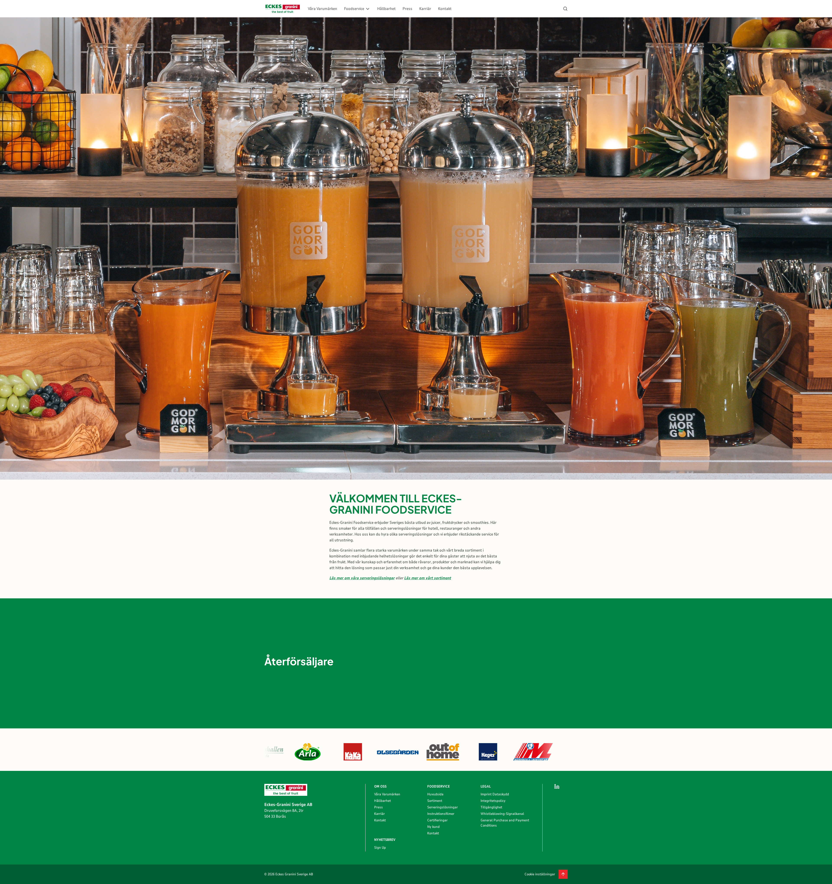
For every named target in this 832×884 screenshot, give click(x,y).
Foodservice (354, 8)
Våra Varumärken (322, 8)
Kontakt (445, 8)
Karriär (425, 8)
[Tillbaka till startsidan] (282, 9)
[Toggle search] (565, 8)
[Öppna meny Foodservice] (367, 9)
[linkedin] (556, 786)
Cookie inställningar (540, 874)
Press (407, 8)
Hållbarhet (386, 8)
